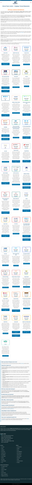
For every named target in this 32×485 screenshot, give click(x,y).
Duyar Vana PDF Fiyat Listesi (5, 236)
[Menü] (1, 2)
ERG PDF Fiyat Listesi (26, 263)
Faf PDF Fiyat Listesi (5, 265)
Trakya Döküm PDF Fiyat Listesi (5, 310)
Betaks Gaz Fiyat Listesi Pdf (27, 332)
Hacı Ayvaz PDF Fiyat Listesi (26, 210)
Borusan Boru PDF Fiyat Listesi (16, 310)
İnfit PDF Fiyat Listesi (5, 287)
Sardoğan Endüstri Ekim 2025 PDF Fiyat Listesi (5, 135)
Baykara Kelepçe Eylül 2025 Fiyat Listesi (26, 184)
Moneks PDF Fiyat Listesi (16, 286)
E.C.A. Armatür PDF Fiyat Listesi (5, 115)
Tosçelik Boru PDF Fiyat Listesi (27, 161)
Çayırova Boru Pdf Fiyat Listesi (16, 161)
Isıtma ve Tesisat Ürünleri (4, 442)
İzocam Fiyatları (27, 86)
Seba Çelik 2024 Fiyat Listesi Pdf (16, 335)
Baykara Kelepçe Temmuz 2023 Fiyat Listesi (26, 187)
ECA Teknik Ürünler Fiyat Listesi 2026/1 (26, 236)
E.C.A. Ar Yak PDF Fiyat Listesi (27, 137)
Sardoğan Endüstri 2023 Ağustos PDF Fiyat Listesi (5, 139)
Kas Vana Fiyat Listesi (16, 233)
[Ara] (30, 2)
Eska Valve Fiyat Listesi (16, 87)
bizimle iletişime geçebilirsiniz (10, 408)
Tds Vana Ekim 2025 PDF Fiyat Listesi (5, 87)
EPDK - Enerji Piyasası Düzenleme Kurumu (7, 435)
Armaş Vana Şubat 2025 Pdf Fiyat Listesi (5, 64)
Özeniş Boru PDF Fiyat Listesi (26, 114)
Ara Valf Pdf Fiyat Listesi (5, 161)
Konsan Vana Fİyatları (26, 64)
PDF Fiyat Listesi (16, 209)
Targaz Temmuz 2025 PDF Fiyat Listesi (5, 212)
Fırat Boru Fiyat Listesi (26, 308)
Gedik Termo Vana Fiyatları (16, 65)
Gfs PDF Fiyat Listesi (16, 137)
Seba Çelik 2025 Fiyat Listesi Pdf (16, 332)
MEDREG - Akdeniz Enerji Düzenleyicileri (7, 438)
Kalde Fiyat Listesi (5, 333)
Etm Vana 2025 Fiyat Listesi (16, 184)
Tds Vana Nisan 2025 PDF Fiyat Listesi (5, 91)
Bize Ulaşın (22, 32)
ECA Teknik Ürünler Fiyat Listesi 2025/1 (26, 239)
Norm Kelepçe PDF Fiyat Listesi (5, 183)
